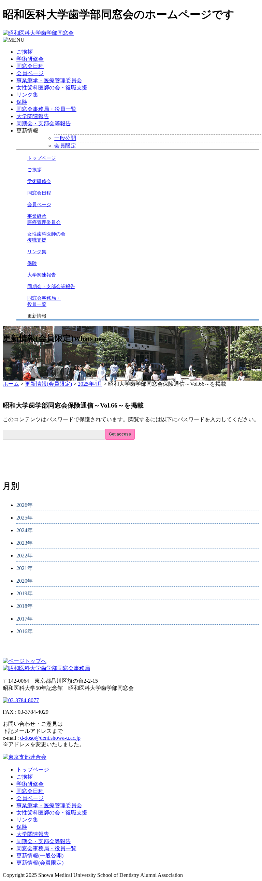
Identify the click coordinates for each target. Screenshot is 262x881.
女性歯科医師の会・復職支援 (51, 87)
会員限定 (65, 145)
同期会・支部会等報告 (43, 123)
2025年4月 (90, 384)
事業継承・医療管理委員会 (49, 80)
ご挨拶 (24, 52)
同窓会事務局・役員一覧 (46, 109)
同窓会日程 (30, 66)
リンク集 (27, 95)
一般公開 (65, 138)
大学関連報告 (32, 116)
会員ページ (30, 73)
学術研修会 (30, 59)
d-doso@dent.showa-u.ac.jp (50, 738)
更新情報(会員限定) (48, 384)
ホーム (11, 384)
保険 (21, 102)
